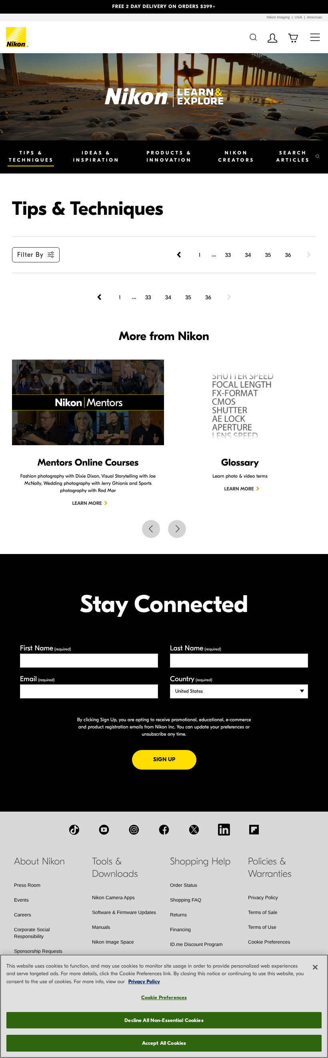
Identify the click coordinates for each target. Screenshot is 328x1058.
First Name (45, 648)
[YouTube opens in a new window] (104, 830)
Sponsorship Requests (38, 951)
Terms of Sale (262, 912)
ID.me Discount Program (196, 944)
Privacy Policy (263, 897)
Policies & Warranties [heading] (269, 868)
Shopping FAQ (185, 900)
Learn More (87, 503)
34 (248, 255)
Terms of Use (262, 927)
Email (37, 679)
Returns (178, 915)
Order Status (183, 885)
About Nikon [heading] (39, 861)
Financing (180, 929)
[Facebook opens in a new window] (164, 830)
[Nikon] (17, 37)
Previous (151, 529)
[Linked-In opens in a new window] (224, 829)
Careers (22, 915)
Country (191, 679)
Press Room (27, 885)
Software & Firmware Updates (124, 912)
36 (288, 255)
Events (21, 900)
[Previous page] (180, 255)
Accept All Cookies (164, 1043)
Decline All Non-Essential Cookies (163, 1020)
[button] (24, 7)
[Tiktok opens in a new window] (74, 830)
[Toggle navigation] (315, 37)
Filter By (30, 254)
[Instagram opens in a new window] (134, 830)
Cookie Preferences (269, 942)
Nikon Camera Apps (113, 897)
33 (228, 255)
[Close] (315, 967)
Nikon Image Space (113, 942)
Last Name (195, 648)
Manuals (101, 927)
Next (177, 529)
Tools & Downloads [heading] (115, 868)
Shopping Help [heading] (200, 861)
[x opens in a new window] (194, 830)
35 (268, 255)
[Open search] (253, 37)
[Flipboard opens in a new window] (254, 830)
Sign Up (174, 759)
